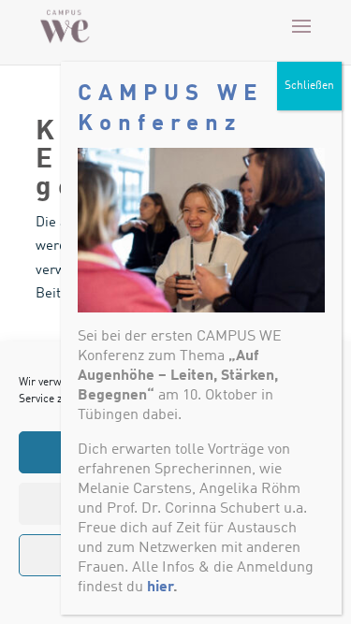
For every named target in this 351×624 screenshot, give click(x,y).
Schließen (309, 86)
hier (160, 587)
